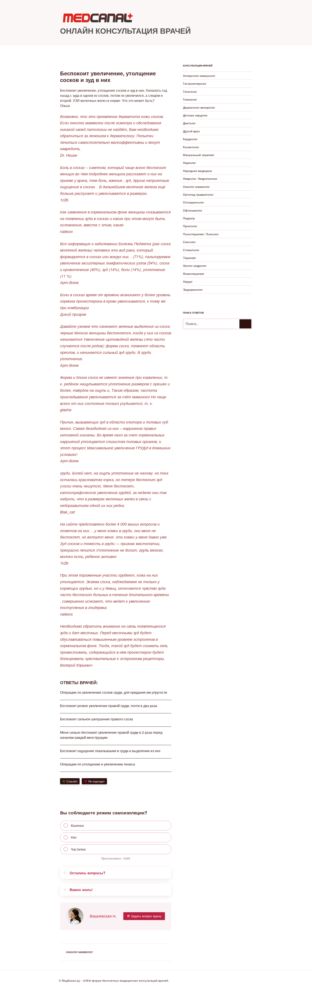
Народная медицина (197, 171)
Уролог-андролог (195, 265)
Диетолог (189, 123)
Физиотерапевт (193, 273)
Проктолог (190, 226)
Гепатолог (190, 91)
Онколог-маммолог (79, 952)
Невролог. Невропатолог (200, 178)
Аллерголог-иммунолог (199, 75)
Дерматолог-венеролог (199, 107)
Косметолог (191, 147)
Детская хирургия (195, 115)
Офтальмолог (192, 210)
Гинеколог (190, 99)
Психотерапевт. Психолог (201, 234)
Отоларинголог (193, 202)
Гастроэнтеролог (194, 83)
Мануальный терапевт (198, 155)
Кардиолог (190, 139)
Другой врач (191, 131)
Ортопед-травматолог (198, 194)
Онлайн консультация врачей (125, 30)
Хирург (188, 281)
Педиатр (189, 218)
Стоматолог (191, 250)
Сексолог (189, 242)
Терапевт (189, 258)
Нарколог (189, 163)
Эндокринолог (193, 289)
